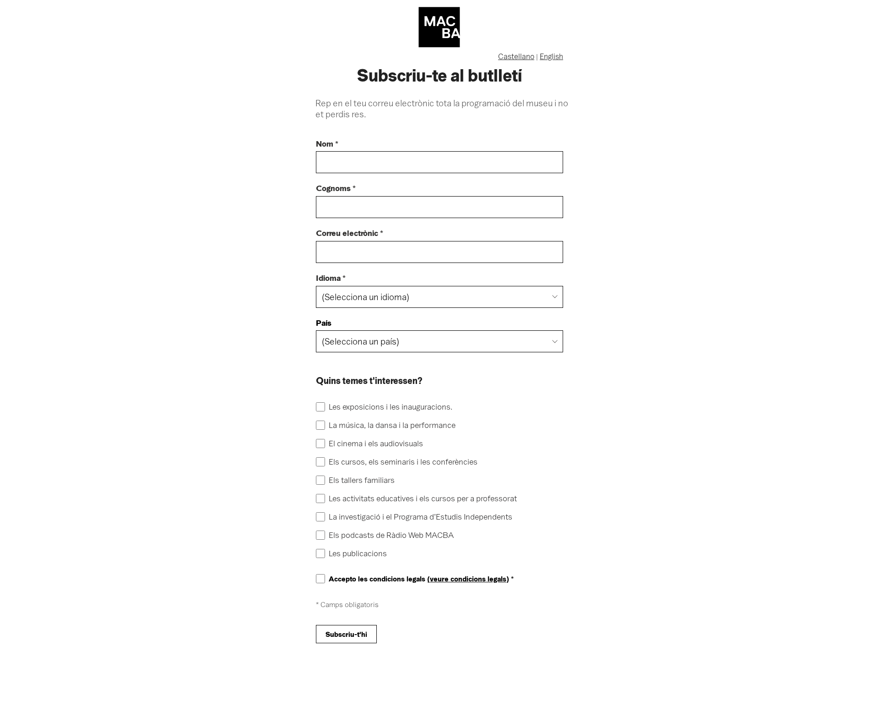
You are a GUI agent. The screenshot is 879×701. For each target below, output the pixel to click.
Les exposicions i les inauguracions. (390, 407)
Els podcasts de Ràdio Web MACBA (391, 535)
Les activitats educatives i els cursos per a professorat (423, 498)
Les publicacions (358, 553)
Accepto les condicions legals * (421, 579)
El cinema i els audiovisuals (376, 443)
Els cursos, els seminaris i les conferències (403, 462)
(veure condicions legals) (468, 579)
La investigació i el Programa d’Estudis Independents (420, 517)
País (323, 323)
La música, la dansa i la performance (392, 425)
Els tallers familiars (362, 480)
